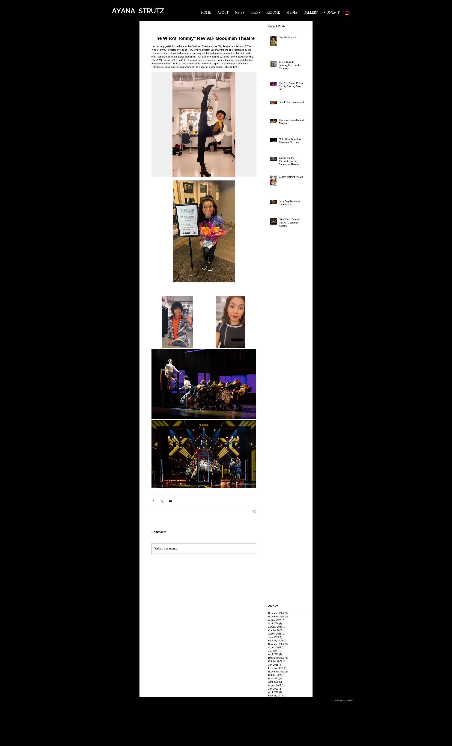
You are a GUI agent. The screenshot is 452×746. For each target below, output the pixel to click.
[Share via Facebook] (153, 501)
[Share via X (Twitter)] (161, 501)
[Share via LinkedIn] (170, 501)
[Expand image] (177, 322)
